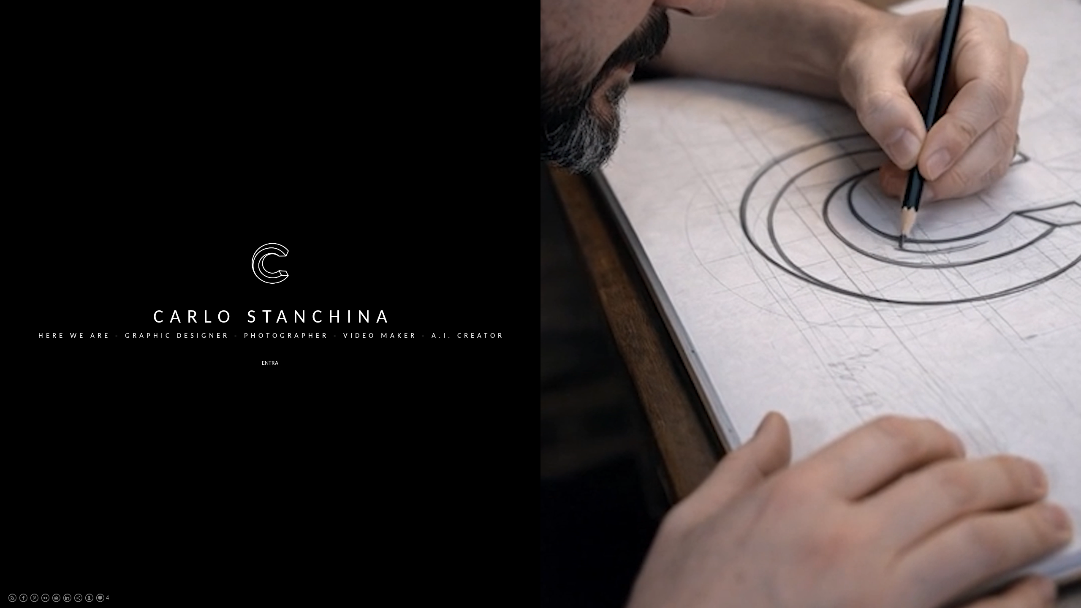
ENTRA (270, 363)
